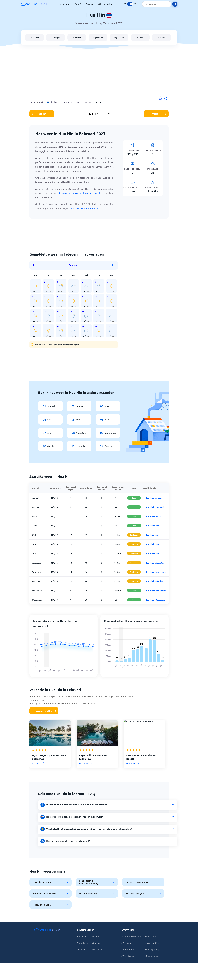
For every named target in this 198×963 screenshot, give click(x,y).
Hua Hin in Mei (152, 535)
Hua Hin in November (155, 590)
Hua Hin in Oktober (154, 581)
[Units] (130, 4)
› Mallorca (97, 949)
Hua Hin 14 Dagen (42, 882)
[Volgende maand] (112, 265)
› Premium (126, 942)
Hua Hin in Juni (152, 544)
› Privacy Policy (152, 949)
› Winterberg (82, 942)
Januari (42, 113)
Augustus (76, 37)
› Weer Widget (128, 955)
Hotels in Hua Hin (43, 710)
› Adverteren (127, 949)
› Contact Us (151, 936)
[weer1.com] (34, 4)
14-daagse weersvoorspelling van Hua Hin (79, 193)
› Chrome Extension (131, 936)
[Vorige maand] (34, 265)
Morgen (161, 37)
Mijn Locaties (105, 4)
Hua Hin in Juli (152, 553)
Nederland (64, 4)
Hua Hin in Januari (153, 498)
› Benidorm (81, 936)
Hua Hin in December (155, 599)
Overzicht (34, 37)
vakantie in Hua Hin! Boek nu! (84, 208)
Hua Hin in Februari (154, 507)
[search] (174, 4)
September (98, 37)
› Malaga (96, 942)
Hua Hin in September (155, 572)
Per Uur (140, 37)
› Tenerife (80, 949)
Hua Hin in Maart (153, 516)
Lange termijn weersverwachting (88, 882)
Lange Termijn (119, 37)
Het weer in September (45, 893)
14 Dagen (55, 37)
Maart (155, 113)
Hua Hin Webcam (88, 893)
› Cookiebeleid (152, 955)
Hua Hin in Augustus (154, 562)
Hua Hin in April (152, 525)
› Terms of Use (152, 942)
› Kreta (95, 936)
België (78, 4)
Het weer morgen (135, 893)
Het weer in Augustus (137, 882)
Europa (89, 4)
